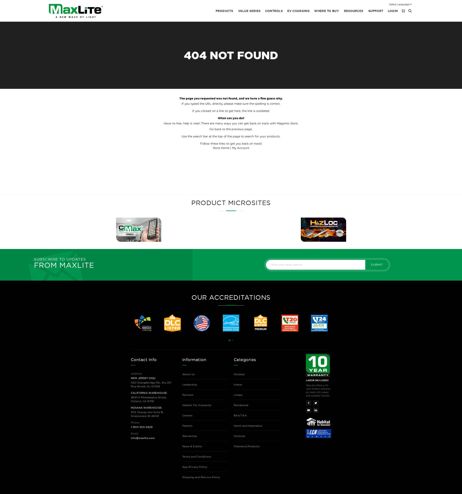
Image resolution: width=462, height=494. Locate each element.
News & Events (192, 446)
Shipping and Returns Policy (201, 477)
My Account (240, 148)
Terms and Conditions (196, 456)
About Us (188, 374)
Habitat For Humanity (196, 405)
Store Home (221, 148)
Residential (241, 405)
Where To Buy (326, 10)
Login (393, 10)
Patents (187, 425)
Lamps (238, 394)
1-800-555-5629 (141, 427)
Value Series (249, 10)
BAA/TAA (240, 415)
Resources (353, 10)
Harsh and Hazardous (248, 425)
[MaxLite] (76, 11)
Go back (215, 129)
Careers (187, 415)
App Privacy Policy (194, 466)
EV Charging (298, 10)
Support (375, 10)
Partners (188, 394)
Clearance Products (247, 446)
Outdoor (239, 374)
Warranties (189, 436)
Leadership (189, 384)
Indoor (238, 384)
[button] (229, 340)
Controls (274, 10)
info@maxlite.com (143, 438)
